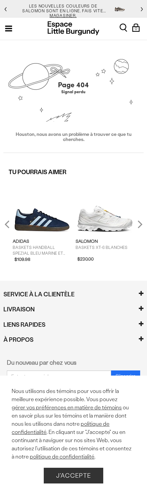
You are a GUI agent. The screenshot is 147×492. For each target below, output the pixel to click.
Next (138, 224)
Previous (11, 227)
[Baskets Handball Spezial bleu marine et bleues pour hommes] (42, 207)
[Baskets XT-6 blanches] (105, 207)
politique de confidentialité (62, 456)
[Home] (73, 28)
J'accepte (73, 475)
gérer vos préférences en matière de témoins (67, 407)
